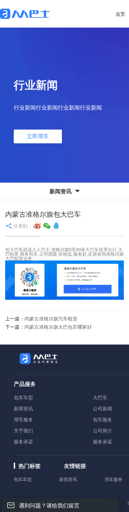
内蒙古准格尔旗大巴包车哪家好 (58, 326)
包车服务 (102, 419)
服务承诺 (23, 441)
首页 (120, 13)
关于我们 (23, 430)
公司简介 (102, 430)
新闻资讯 (23, 408)
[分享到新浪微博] (37, 226)
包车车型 (23, 397)
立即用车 (38, 136)
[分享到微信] (47, 226)
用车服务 (23, 419)
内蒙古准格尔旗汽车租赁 (50, 318)
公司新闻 (102, 408)
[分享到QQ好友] (56, 226)
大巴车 (100, 397)
